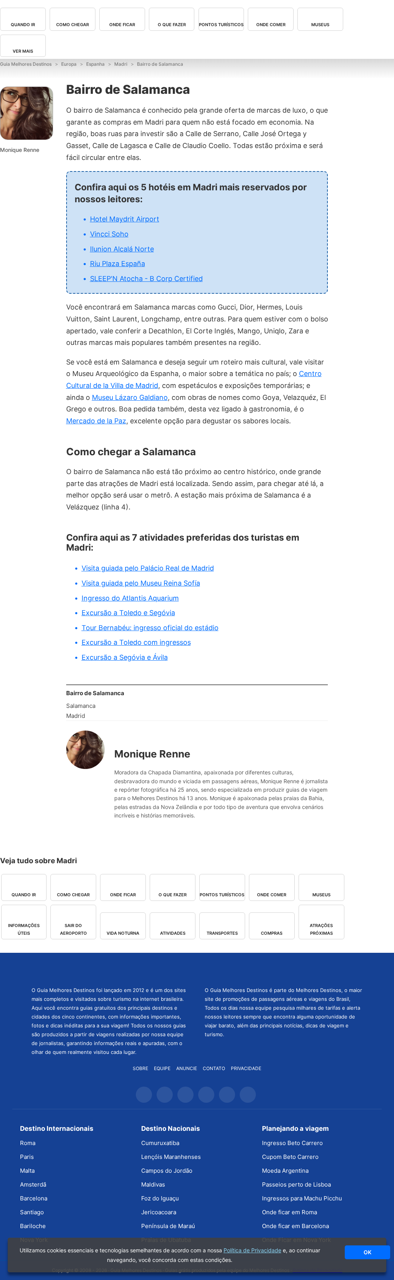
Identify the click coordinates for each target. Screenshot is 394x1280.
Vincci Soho (109, 234)
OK (367, 1252)
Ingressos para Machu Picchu (302, 1198)
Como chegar (72, 24)
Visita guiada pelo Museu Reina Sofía (141, 583)
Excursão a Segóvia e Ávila (125, 657)
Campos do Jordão (166, 1170)
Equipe (162, 1068)
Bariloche (33, 1226)
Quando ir (23, 24)
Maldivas (153, 1184)
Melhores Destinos (283, 968)
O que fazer (172, 24)
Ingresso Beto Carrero (292, 1143)
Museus (320, 24)
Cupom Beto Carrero (290, 1156)
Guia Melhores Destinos (110, 968)
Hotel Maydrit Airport (124, 219)
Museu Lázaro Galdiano (130, 397)
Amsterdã (33, 1184)
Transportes (222, 933)
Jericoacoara (158, 1212)
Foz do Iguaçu (160, 1198)
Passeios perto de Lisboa (296, 1184)
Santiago (32, 1212)
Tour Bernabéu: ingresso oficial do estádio (150, 628)
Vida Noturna (123, 933)
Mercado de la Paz (96, 421)
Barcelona (33, 1198)
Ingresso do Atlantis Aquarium (130, 598)
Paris (27, 1156)
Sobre (140, 1068)
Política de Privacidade (252, 1250)
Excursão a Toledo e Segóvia (128, 613)
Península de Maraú (168, 1226)
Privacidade (246, 1068)
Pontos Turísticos (221, 24)
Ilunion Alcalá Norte (122, 249)
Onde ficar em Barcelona (295, 1226)
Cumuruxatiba (160, 1143)
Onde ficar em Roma (289, 1212)
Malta (27, 1170)
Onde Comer (270, 24)
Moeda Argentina (285, 1170)
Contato (214, 1068)
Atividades (172, 933)
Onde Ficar (122, 24)
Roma (27, 1143)
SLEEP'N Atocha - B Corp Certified (146, 279)
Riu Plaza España (117, 264)
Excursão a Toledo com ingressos (136, 642)
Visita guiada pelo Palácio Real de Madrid (148, 568)
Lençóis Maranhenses (171, 1156)
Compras (271, 933)
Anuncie (186, 1068)
